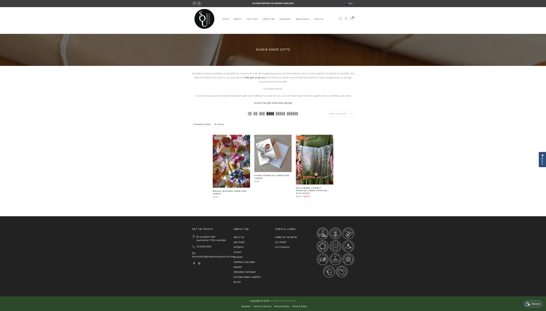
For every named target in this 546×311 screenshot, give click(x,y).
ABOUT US (239, 237)
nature (220, 124)
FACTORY (252, 19)
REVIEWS (238, 257)
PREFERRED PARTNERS (245, 272)
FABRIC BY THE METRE (286, 237)
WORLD (237, 252)
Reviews (246, 306)
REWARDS (285, 19)
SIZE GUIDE (239, 242)
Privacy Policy (299, 306)
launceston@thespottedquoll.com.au (213, 256)
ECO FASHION (282, 247)
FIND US (318, 19)
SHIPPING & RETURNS (244, 262)
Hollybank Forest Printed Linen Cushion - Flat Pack (312, 190)
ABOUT (238, 19)
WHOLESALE (302, 19)
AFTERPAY (239, 247)
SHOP (226, 19)
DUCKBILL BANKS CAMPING (247, 277)
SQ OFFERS (280, 242)
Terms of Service (262, 306)
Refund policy (281, 306)
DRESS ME (269, 19)
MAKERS (238, 267)
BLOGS (237, 282)
